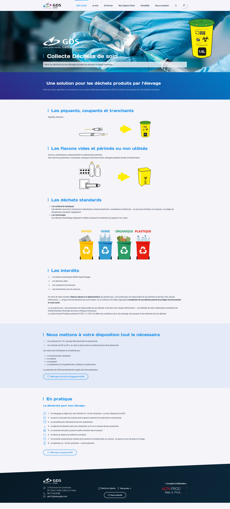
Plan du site (124, 488)
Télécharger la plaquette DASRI (61, 452)
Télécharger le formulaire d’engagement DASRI (67, 376)
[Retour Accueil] (52, 5)
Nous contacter (162, 5)
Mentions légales (108, 488)
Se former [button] (108, 5)
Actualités (145, 5)
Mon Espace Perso (127, 5)
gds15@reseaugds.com (57, 496)
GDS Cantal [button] (81, 5)
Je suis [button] (95, 5)
